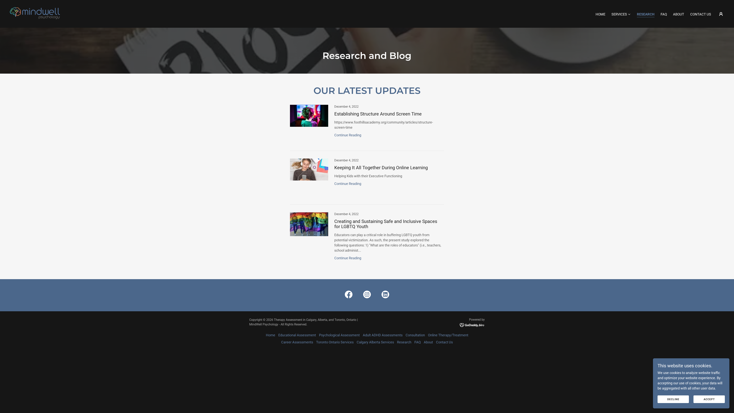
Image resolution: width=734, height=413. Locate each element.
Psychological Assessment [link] (339, 335)
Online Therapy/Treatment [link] (448, 335)
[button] (621, 14)
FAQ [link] (664, 14)
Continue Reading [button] (347, 135)
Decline (673, 399)
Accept (709, 399)
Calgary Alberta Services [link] (375, 342)
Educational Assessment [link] (297, 335)
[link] (39, 13)
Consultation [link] (415, 335)
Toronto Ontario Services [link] (335, 342)
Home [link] (600, 14)
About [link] (678, 14)
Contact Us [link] (700, 14)
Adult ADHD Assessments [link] (383, 335)
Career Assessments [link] (297, 342)
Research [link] (645, 14)
